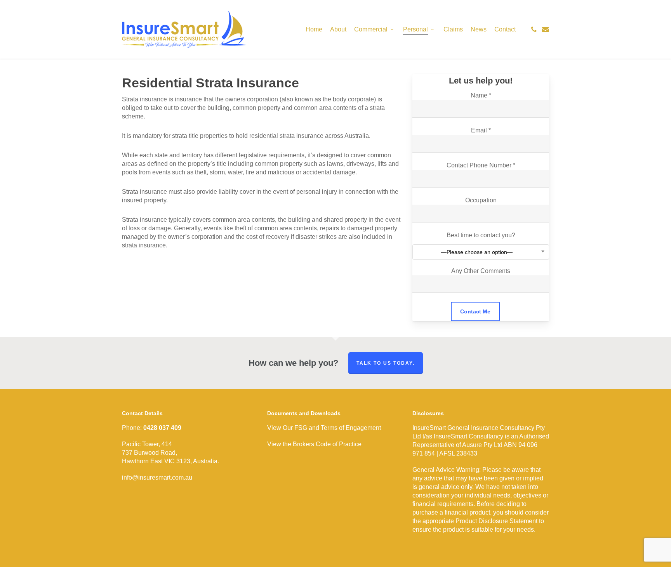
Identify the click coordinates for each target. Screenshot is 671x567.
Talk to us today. (385, 363)
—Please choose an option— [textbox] (477, 252)
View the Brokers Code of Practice (314, 444)
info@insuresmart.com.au (157, 477)
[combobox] (480, 252)
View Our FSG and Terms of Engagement (324, 427)
